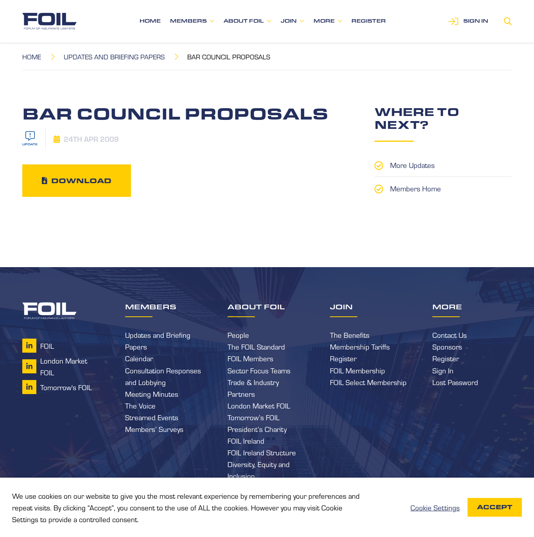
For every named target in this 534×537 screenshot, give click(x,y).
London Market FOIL (259, 405)
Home (150, 21)
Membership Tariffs (360, 346)
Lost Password (455, 382)
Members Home (415, 188)
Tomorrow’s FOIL (254, 417)
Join (289, 21)
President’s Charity (257, 429)
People (238, 335)
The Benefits (349, 335)
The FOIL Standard (256, 346)
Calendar (139, 358)
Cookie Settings (435, 507)
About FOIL (244, 21)
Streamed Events (151, 417)
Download (81, 180)
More (324, 21)
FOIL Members (250, 358)
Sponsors (447, 346)
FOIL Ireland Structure (262, 452)
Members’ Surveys (154, 429)
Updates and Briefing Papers (114, 56)
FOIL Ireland (246, 440)
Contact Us (449, 335)
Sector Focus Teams (259, 370)
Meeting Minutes (151, 394)
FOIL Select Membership (368, 382)
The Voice (140, 405)
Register (368, 21)
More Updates (412, 165)
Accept (494, 507)
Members (188, 21)
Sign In (442, 370)
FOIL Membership (357, 370)
